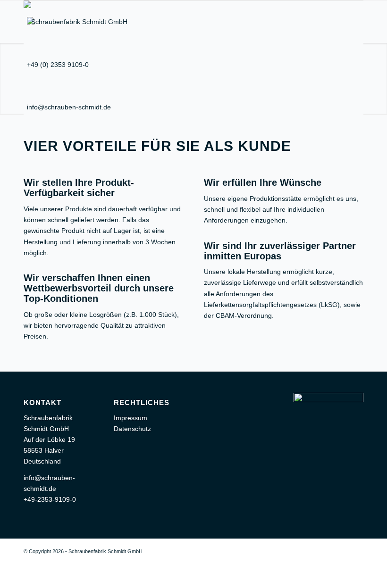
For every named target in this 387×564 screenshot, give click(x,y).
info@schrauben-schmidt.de (69, 107)
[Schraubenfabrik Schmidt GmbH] (75, 21)
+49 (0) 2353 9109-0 (58, 64)
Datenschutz (132, 428)
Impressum (130, 418)
